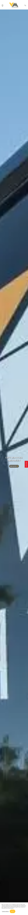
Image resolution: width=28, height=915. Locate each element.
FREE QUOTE (13, 466)
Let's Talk (26, 464)
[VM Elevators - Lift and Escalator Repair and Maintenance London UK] (13, 7)
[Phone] (2, 5)
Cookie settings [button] (5, 911)
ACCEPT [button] (12, 911)
